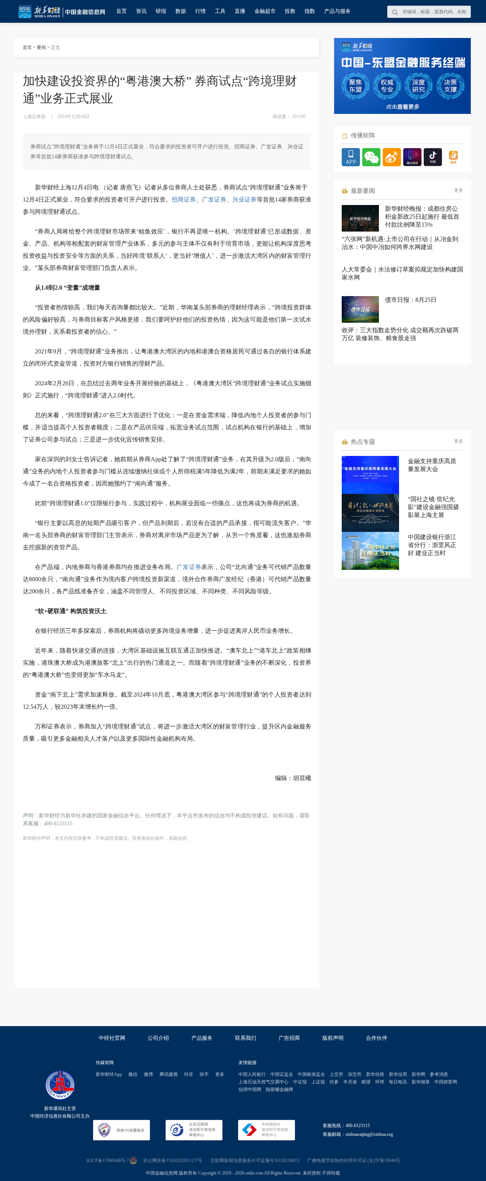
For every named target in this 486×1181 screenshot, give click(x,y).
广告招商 (289, 1038)
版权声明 (333, 1038)
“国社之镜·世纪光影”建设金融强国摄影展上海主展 (433, 507)
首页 (121, 11)
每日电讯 (398, 1082)
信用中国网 (249, 1089)
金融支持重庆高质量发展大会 (432, 465)
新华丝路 (375, 1074)
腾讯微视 (168, 1074)
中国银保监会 (311, 1074)
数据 (180, 11)
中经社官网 (112, 1038)
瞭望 (366, 1082)
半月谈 (350, 1082)
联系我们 (245, 1038)
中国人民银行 (252, 1074)
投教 (290, 11)
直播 (240, 11)
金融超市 (265, 11)
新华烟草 (421, 1082)
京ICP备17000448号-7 (107, 1160)
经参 (334, 1082)
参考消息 (439, 1074)
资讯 (141, 11)
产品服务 (202, 1038)
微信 (132, 1074)
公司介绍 (158, 1038)
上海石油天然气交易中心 (263, 1082)
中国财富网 (445, 1082)
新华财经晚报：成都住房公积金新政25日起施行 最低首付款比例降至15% (422, 216)
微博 (148, 1074)
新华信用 (398, 1074)
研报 (161, 11)
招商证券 (184, 199)
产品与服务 (337, 11)
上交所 (336, 1074)
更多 (458, 190)
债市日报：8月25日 (411, 299)
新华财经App (109, 1074)
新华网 (418, 1074)
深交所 (354, 1074)
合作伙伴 (376, 1038)
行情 (200, 11)
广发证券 (214, 199)
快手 (204, 1074)
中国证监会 (281, 1074)
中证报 (300, 1082)
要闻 (41, 47)
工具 (220, 11)
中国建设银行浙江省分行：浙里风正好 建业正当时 (432, 545)
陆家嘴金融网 (279, 1089)
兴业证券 (244, 199)
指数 (310, 11)
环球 (379, 1082)
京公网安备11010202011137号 (172, 1160)
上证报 (318, 1082)
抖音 (188, 1074)
